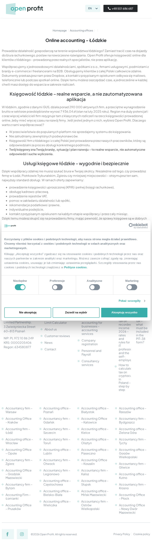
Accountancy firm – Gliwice (132, 465)
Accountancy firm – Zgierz (19, 462)
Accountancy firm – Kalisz (94, 472)
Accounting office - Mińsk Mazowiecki (94, 493)
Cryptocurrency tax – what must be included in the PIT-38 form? (142, 330)
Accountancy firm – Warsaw (19, 410)
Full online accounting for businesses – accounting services (92, 326)
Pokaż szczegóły (130, 300)
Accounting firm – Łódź (18, 431)
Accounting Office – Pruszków (19, 507)
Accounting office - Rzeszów (132, 410)
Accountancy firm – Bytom (19, 486)
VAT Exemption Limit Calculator (55, 320)
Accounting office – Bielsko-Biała (57, 493)
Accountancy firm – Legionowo (56, 472)
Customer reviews (57, 336)
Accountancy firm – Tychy (132, 441)
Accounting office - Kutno (132, 476)
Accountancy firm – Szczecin (56, 431)
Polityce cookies (75, 267)
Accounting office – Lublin (57, 451)
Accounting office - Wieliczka (57, 503)
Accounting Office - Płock (132, 496)
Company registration (90, 342)
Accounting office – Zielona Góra (132, 431)
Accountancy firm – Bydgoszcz (132, 420)
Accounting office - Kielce (94, 431)
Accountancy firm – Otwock (56, 462)
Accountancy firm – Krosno (132, 486)
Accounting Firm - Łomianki (18, 496)
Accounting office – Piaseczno (95, 451)
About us (50, 329)
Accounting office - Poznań (57, 410)
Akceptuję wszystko (124, 312)
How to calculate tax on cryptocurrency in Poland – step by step (125, 377)
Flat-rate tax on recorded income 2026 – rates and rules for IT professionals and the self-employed (125, 339)
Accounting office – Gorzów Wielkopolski (132, 453)
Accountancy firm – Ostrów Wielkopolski (94, 505)
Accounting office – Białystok (95, 410)
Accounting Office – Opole (19, 451)
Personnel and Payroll (91, 352)
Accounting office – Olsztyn (95, 441)
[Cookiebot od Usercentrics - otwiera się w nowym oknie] (131, 226)
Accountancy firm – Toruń (56, 441)
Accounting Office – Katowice (94, 420)
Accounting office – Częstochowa (57, 482)
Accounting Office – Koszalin (94, 462)
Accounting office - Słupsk (94, 482)
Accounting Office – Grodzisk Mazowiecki (19, 474)
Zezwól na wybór (76, 312)
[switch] (57, 287)
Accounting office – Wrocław (19, 441)
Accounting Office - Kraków (19, 420)
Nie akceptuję (28, 312)
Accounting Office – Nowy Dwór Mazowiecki (132, 508)
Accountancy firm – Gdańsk (56, 420)
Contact (50, 349)
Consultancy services (90, 363)
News (48, 342)
